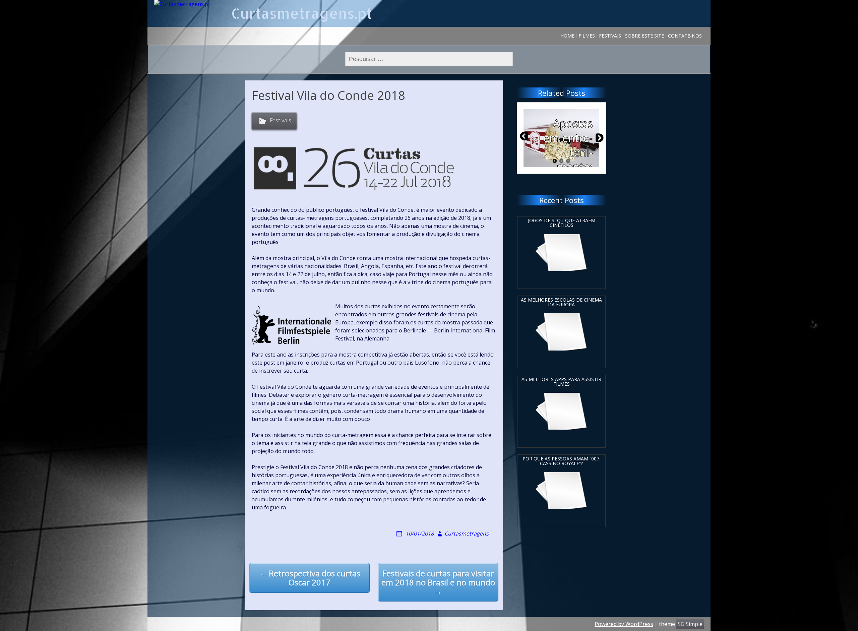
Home (567, 36)
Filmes (586, 36)
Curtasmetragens (466, 533)
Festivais (610, 36)
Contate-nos (685, 36)
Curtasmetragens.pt (301, 13)
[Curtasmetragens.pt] (182, 4)
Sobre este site (644, 36)
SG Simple (690, 624)
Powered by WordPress (624, 624)
